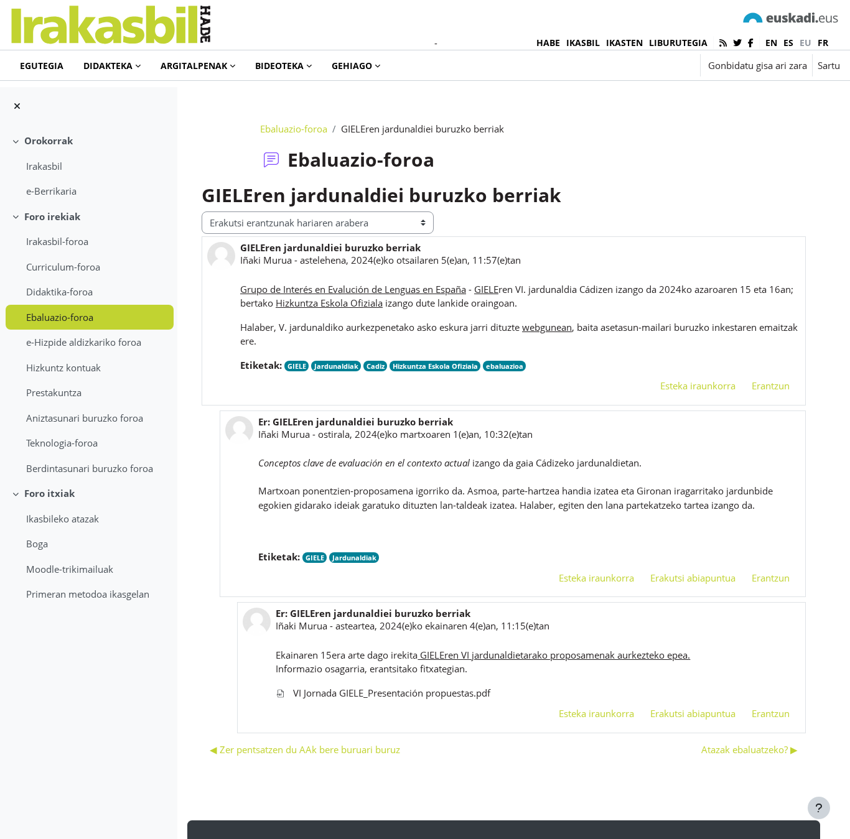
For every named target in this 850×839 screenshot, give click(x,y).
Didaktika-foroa (59, 291)
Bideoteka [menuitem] (279, 66)
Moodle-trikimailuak (69, 569)
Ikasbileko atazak (62, 518)
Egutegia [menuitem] (41, 66)
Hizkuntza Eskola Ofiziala (435, 366)
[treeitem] (88, 166)
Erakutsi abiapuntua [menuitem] (693, 578)
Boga (37, 543)
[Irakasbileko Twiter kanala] (737, 42)
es (788, 43)
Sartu (829, 65)
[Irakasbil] (110, 21)
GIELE (296, 366)
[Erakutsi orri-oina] (819, 808)
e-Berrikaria (51, 191)
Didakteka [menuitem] (108, 66)
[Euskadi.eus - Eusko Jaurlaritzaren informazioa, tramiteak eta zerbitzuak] (791, 17)
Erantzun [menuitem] (771, 385)
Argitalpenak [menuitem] (194, 66)
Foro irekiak (52, 216)
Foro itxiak (49, 493)
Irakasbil (44, 166)
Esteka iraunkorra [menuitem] (698, 385)
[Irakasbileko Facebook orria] (751, 42)
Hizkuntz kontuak (63, 367)
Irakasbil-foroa (57, 241)
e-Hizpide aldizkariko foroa (83, 342)
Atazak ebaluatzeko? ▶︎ (749, 749)
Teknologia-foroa (62, 443)
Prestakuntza (54, 392)
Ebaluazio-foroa (59, 317)
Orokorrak (48, 140)
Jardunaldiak (336, 366)
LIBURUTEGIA (678, 43)
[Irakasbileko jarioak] (723, 42)
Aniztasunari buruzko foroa (84, 418)
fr (823, 43)
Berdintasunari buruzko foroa (89, 468)
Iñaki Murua (266, 260)
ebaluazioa (504, 366)
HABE (548, 43)
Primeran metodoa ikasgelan (87, 594)
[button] (652, 65)
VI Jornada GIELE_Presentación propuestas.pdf (390, 693)
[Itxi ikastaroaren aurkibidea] (17, 106)
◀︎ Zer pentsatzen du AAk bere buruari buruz (305, 749)
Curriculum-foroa (63, 267)
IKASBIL (583, 43)
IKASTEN (624, 43)
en (771, 43)
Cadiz (376, 366)
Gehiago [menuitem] (352, 66)
